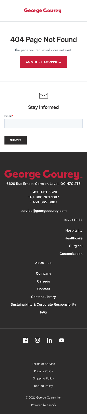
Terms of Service (43, 364)
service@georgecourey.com (43, 210)
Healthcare (74, 238)
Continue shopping (43, 62)
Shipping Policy (43, 378)
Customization (71, 254)
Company (43, 273)
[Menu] (7, 11)
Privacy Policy (43, 371)
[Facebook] (25, 340)
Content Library (43, 297)
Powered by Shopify (43, 405)
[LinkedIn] (49, 340)
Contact (43, 289)
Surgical (76, 246)
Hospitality (74, 230)
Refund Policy (43, 386)
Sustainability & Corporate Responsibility (43, 304)
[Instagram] (37, 340)
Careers (43, 281)
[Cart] (80, 11)
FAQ (43, 312)
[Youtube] (61, 340)
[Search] (70, 11)
